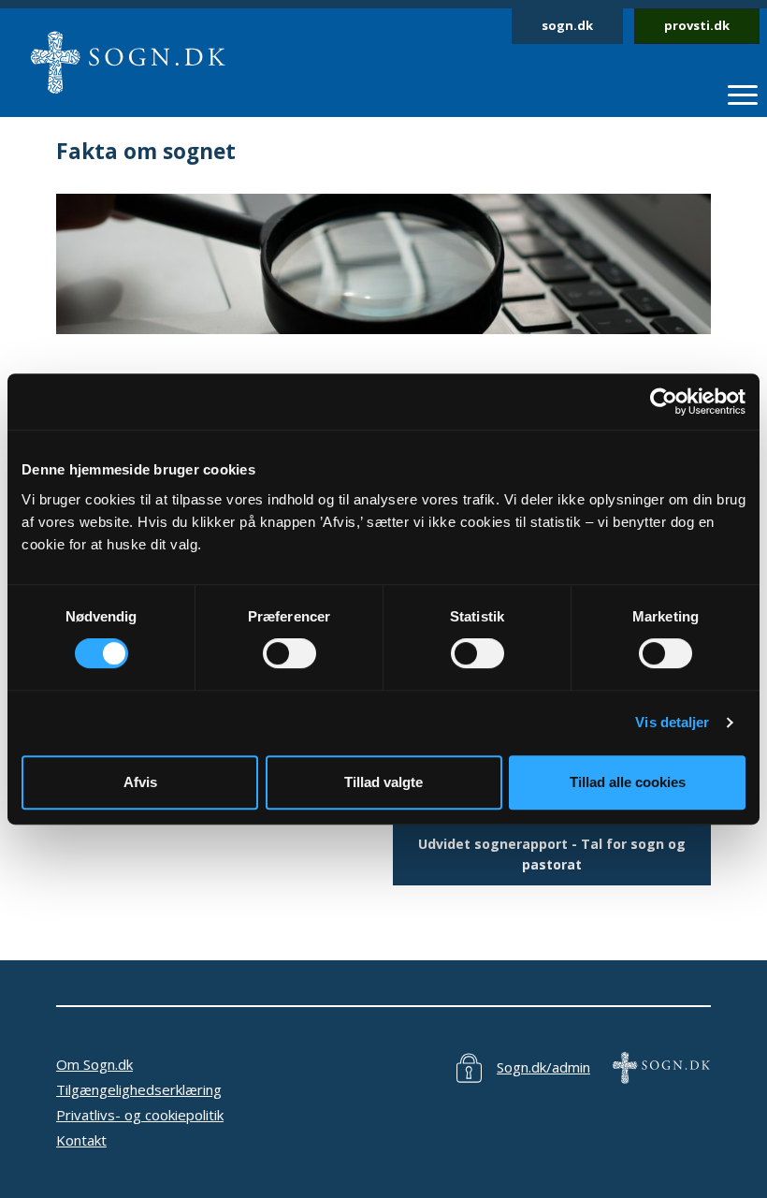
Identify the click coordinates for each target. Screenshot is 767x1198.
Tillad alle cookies (628, 782)
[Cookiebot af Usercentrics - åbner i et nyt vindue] (663, 401)
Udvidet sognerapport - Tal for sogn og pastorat (552, 853)
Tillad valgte (383, 782)
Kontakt (81, 1140)
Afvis (140, 782)
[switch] (289, 653)
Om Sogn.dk (94, 1064)
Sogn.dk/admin (543, 1067)
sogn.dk (567, 25)
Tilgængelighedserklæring (139, 1089)
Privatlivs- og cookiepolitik (140, 1114)
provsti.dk (697, 25)
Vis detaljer (672, 722)
